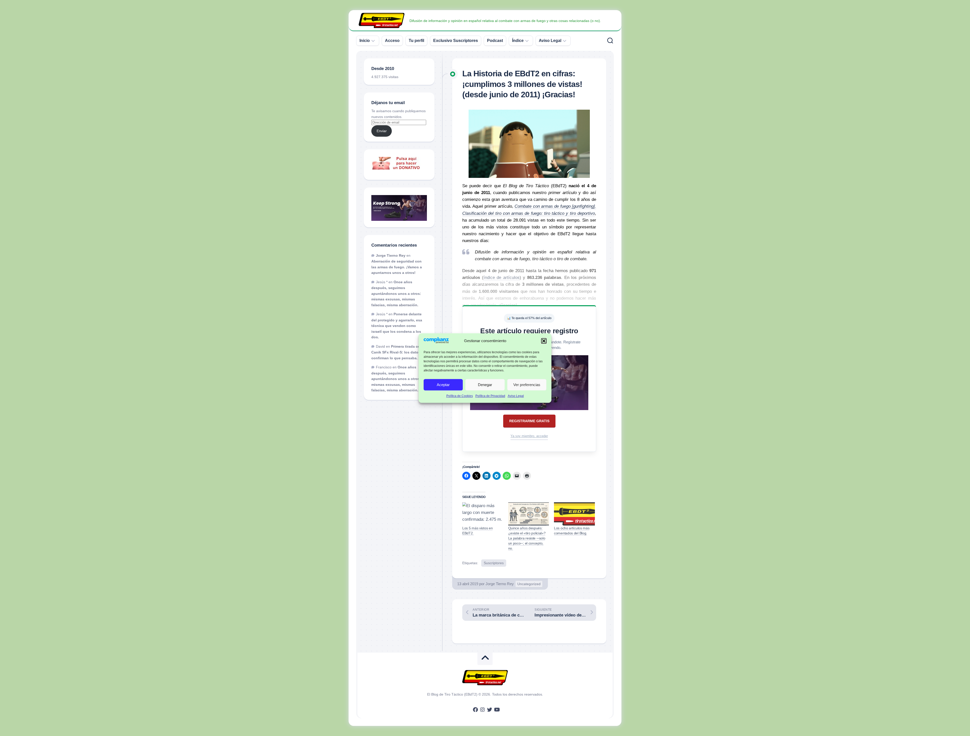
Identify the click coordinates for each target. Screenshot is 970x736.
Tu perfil (416, 40)
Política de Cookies (459, 396)
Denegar (485, 385)
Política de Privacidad (490, 396)
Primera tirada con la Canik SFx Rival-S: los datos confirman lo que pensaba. (398, 352)
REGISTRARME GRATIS (529, 421)
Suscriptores (494, 563)
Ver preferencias (526, 385)
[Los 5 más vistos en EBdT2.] (482, 514)
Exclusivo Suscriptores (455, 40)
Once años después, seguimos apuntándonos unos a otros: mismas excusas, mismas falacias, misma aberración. (396, 293)
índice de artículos (501, 277)
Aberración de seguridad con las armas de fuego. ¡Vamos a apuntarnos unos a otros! (396, 267)
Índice (518, 40)
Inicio (364, 40)
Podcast (495, 40)
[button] (543, 341)
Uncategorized (529, 584)
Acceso (392, 40)
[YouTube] (496, 709)
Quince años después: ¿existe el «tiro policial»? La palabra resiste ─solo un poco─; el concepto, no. (527, 538)
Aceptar (443, 385)
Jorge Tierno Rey (500, 584)
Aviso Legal (516, 396)
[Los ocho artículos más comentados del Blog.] (574, 514)
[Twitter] (489, 709)
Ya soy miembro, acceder (529, 436)
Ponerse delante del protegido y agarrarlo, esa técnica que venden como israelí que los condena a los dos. (396, 325)
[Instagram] (482, 709)
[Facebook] (475, 709)
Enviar (382, 131)
